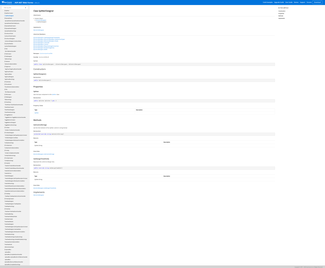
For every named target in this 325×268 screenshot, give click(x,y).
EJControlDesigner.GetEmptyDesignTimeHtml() (46, 37)
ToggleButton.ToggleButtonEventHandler (15, 117)
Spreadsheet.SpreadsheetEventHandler (15, 21)
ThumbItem (8, 84)
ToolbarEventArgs (9, 143)
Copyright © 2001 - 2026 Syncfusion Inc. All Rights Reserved (308, 267)
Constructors (281, 11)
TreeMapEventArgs (9, 206)
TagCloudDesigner (9, 76)
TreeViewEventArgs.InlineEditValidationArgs (16, 239)
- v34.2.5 (36, 3)
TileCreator (8, 94)
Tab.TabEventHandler (10, 51)
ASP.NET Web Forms (24, 2)
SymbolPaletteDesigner (10, 46)
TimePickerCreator (9, 107)
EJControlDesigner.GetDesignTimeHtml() (44, 188)
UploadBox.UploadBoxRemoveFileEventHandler (14, 261)
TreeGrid (7, 163)
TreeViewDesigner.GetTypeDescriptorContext (16, 226)
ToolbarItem (8, 145)
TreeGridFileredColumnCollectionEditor (14, 186)
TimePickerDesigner (9, 109)
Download (317, 2)
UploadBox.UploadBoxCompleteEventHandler (13, 253)
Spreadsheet (8, 18)
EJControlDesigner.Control (40, 44)
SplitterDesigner (9, 15)
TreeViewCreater (9, 219)
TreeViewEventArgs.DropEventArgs (13, 237)
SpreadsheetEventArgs (10, 31)
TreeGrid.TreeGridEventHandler (13, 165)
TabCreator (8, 54)
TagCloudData (8, 74)
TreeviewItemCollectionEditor (12, 242)
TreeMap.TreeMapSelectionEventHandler (15, 196)
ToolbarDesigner (9, 132)
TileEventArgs (8, 99)
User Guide (288, 2)
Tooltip (7, 150)
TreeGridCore (8, 173)
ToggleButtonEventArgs (11, 125)
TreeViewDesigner (9, 224)
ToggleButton (8, 115)
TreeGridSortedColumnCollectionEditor (14, 191)
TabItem (7, 61)
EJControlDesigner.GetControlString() (43, 154)
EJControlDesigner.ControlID (41, 42)
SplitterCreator (9, 13)
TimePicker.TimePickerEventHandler (14, 104)
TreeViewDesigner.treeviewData (13, 229)
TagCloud (7, 66)
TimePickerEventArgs (10, 112)
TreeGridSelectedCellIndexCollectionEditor (15, 188)
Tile (6, 89)
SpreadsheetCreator (10, 26)
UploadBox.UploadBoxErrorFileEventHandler (16, 257)
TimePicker (8, 102)
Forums (309, 2)
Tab (6, 48)
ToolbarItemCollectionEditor (12, 148)
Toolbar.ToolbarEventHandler (12, 130)
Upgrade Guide (279, 2)
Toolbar (7, 127)
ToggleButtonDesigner (10, 122)
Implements (281, 18)
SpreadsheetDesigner (10, 28)
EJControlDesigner (41, 20)
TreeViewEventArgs (9, 234)
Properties (281, 13)
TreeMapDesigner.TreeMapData (13, 204)
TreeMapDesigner (9, 201)
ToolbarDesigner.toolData (11, 137)
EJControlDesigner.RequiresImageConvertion (46, 46)
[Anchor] (32, 69)
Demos (296, 2)
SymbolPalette (9, 43)
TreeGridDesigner (9, 176)
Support (302, 2)
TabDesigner (8, 56)
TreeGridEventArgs (9, 183)
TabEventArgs (8, 59)
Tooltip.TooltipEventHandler (12, 153)
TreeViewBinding (9, 214)
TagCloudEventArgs (9, 79)
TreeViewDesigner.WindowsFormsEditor (15, 231)
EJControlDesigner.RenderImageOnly (43, 48)
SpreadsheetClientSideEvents (12, 23)
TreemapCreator (9, 198)
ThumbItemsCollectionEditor (12, 87)
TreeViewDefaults (9, 221)
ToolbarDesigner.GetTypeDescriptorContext (16, 135)
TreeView (7, 209)
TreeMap (7, 193)
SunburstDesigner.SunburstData (13, 41)
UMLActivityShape (9, 247)
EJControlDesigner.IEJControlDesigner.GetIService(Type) (49, 39)
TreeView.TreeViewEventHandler (13, 211)
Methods (280, 16)
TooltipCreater (9, 158)
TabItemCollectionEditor (11, 64)
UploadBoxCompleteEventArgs (12, 264)
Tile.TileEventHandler (10, 92)
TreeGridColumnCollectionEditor (13, 170)
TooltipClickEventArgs (10, 155)
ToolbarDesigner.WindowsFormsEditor (14, 140)
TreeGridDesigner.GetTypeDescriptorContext (16, 178)
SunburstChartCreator (10, 36)
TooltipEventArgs (9, 160)
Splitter (7, 10)
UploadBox (8, 249)
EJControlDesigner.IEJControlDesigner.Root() (45, 41)
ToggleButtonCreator (10, 120)
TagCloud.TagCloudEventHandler (13, 69)
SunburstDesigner (10, 38)
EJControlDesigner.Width (40, 49)
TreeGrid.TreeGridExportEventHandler (14, 168)
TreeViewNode (8, 244)
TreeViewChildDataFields (11, 216)
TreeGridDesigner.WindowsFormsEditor (15, 181)
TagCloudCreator (9, 71)
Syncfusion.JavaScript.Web (46, 53)
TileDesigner (8, 97)
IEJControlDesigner (38, 30)
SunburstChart (9, 33)
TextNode (8, 82)
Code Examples (268, 2)
